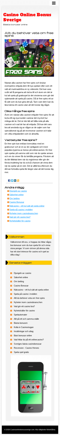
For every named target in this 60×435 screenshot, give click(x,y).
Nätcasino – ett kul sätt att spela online (26, 206)
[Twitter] (12, 180)
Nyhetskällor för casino (19, 221)
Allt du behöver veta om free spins (29, 298)
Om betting (14, 198)
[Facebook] (9, 180)
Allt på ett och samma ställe (26, 319)
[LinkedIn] (15, 180)
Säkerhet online (16, 194)
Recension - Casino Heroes (26, 348)
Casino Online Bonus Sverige (27, 17)
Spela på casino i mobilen (21, 209)
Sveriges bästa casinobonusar (27, 344)
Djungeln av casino (18, 191)
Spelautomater (20, 314)
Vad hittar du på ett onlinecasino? (29, 339)
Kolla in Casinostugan (23, 327)
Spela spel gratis (21, 352)
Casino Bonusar (16, 202)
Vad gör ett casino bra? (19, 217)
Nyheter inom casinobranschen (23, 213)
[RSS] (18, 180)
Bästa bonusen (20, 323)
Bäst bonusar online (23, 335)
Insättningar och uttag (23, 331)
